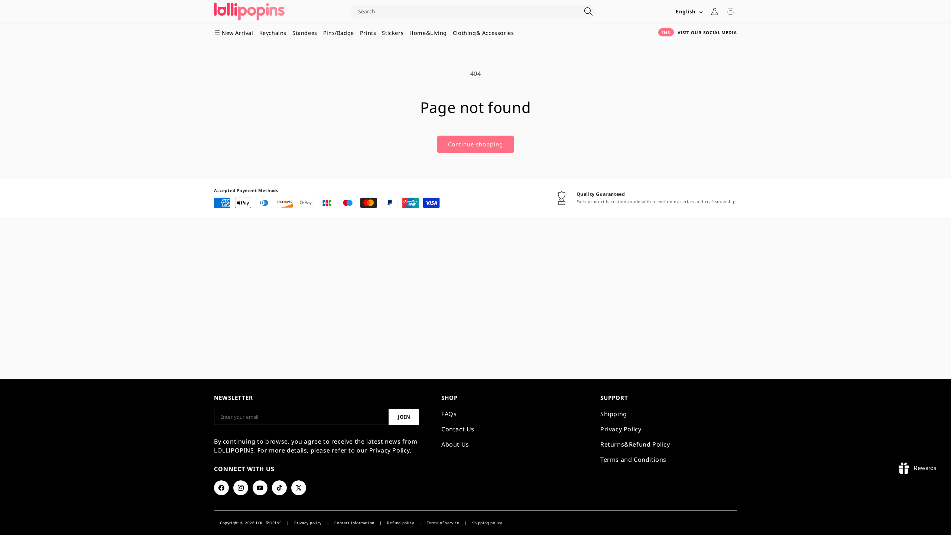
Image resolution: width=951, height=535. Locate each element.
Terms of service (443, 522)
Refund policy (400, 522)
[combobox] (466, 11)
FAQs (449, 414)
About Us (455, 444)
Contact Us (457, 429)
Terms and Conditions (633, 459)
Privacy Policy (620, 429)
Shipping (613, 414)
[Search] (588, 11)
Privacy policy (307, 522)
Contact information (354, 522)
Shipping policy (487, 522)
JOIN (404, 417)
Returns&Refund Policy (635, 444)
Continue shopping (475, 144)
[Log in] (714, 11)
